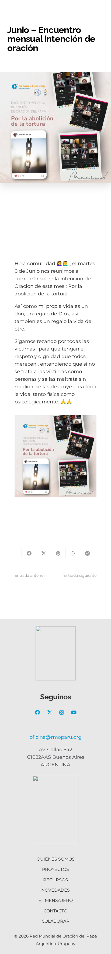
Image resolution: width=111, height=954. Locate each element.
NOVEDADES (55, 890)
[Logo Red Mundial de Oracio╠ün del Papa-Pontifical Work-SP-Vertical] (55, 809)
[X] (49, 712)
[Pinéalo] (58, 553)
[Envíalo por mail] (14, 553)
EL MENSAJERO (55, 900)
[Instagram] (62, 712)
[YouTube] (74, 712)
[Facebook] (37, 712)
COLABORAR (56, 921)
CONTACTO (55, 910)
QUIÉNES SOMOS (56, 859)
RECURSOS (55, 879)
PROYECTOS (55, 869)
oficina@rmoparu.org (55, 737)
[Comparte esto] (29, 553)
